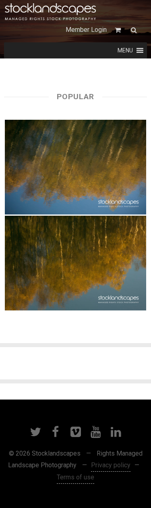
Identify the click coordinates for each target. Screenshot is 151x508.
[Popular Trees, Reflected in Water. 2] (76, 167)
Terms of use (75, 477)
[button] (125, 50)
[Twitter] (35, 432)
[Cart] (119, 30)
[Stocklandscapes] (50, 12)
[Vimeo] (76, 432)
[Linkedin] (116, 432)
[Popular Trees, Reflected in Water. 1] (76, 263)
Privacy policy (110, 465)
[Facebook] (56, 432)
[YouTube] (96, 432)
